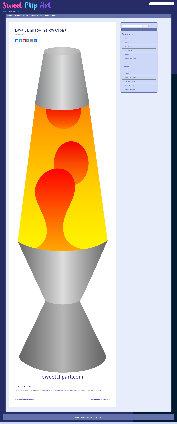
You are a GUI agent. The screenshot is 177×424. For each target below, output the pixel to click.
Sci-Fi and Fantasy (129, 81)
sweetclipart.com (88, 417)
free (65, 390)
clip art (48, 390)
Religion (126, 73)
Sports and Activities (130, 85)
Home (9, 16)
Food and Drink (128, 50)
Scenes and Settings (130, 77)
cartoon (44, 390)
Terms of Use (36, 16)
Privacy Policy (98, 417)
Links (47, 16)
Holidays (126, 54)
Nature (126, 62)
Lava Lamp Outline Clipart (24, 399)
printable (84, 390)
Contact (55, 16)
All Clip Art (32, 390)
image (75, 390)
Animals (126, 42)
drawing (61, 390)
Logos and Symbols (130, 58)
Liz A (23, 34)
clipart (52, 390)
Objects (126, 66)
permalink (98, 390)
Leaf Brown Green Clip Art (100, 399)
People (126, 69)
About (25, 16)
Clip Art (18, 16)
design (57, 390)
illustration (70, 390)
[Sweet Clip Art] (27, 10)
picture (80, 390)
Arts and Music (128, 46)
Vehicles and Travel (130, 89)
